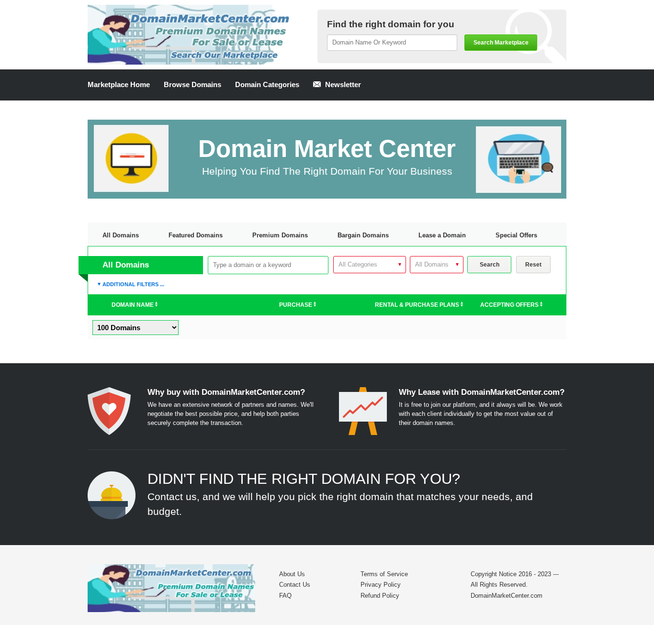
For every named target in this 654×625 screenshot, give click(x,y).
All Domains (120, 235)
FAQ (285, 595)
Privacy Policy (381, 584)
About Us (292, 574)
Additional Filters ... (133, 284)
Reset (533, 264)
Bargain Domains (363, 235)
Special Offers (516, 235)
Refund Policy (380, 595)
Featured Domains (196, 235)
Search (489, 264)
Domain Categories (267, 84)
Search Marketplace (501, 42)
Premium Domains (280, 235)
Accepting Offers (510, 304)
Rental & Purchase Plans (418, 304)
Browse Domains (192, 84)
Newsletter (342, 84)
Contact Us (294, 584)
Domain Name (133, 304)
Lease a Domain (442, 235)
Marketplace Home (119, 84)
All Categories (357, 264)
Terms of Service (384, 574)
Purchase (296, 304)
